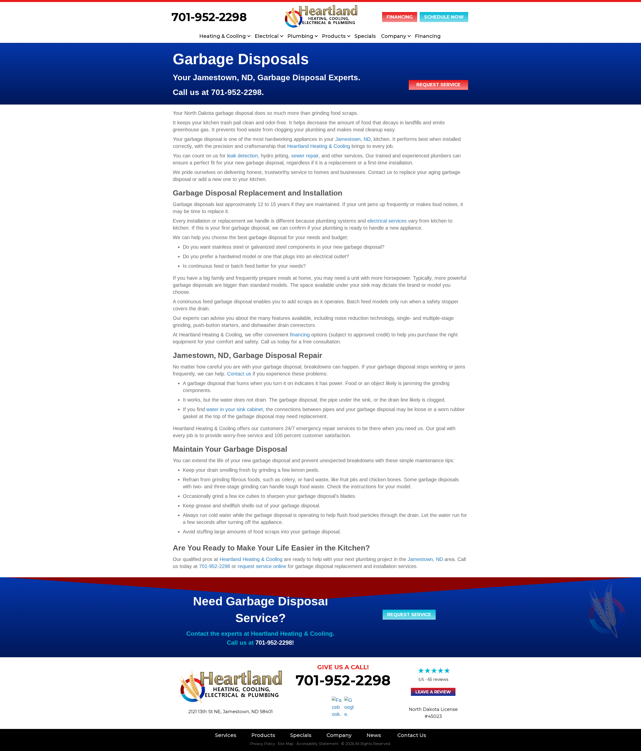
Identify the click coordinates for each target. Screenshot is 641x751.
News (374, 735)
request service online (262, 566)
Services (225, 735)
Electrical (267, 36)
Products (334, 36)
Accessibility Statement (317, 743)
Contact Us (411, 735)
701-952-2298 (209, 17)
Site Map (285, 743)
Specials (365, 36)
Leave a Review (433, 692)
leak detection (242, 155)
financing (300, 334)
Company (393, 36)
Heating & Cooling (222, 36)
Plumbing (300, 36)
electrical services (387, 221)
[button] (249, 36)
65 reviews (438, 679)
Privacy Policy (262, 743)
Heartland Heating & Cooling (318, 146)
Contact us (239, 374)
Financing (428, 36)
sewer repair (304, 155)
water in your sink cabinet (234, 409)
